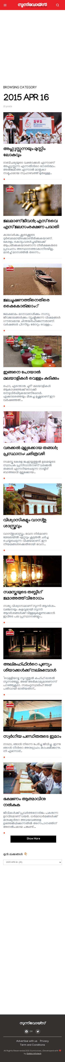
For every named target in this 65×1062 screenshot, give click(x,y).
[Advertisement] (32, 49)
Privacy (44, 1041)
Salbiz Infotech (34, 1054)
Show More (33, 839)
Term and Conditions (32, 1045)
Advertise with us (26, 1041)
